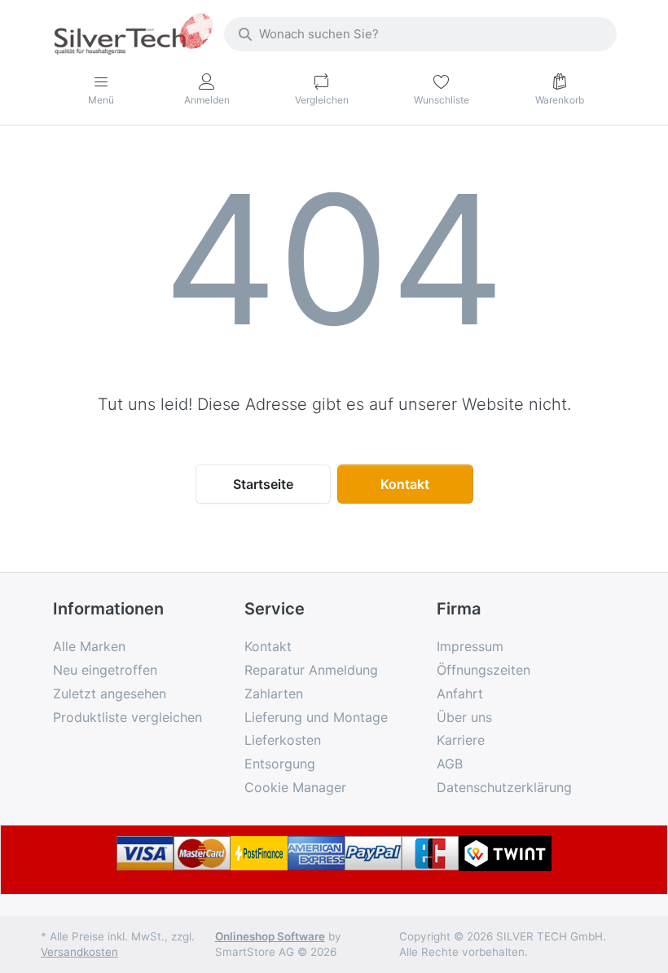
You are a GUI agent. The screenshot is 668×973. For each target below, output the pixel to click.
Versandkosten (79, 951)
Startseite (263, 484)
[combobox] (420, 34)
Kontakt (404, 484)
